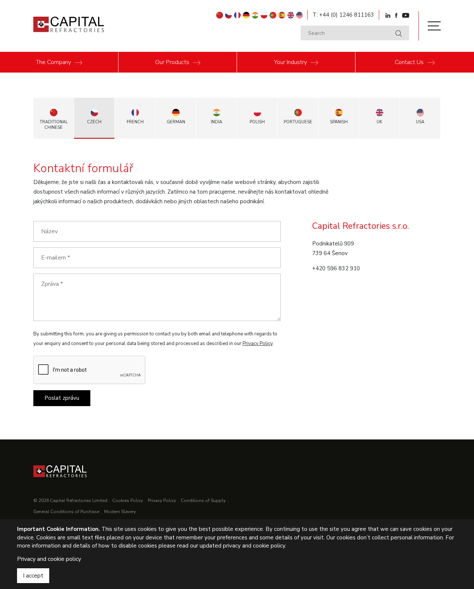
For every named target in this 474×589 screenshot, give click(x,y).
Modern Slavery (120, 512)
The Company (53, 62)
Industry (290, 62)
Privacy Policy (258, 343)
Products (172, 62)
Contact (409, 62)
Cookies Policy (127, 500)
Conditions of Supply (203, 500)
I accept (33, 576)
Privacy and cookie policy (49, 559)
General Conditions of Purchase (66, 512)
